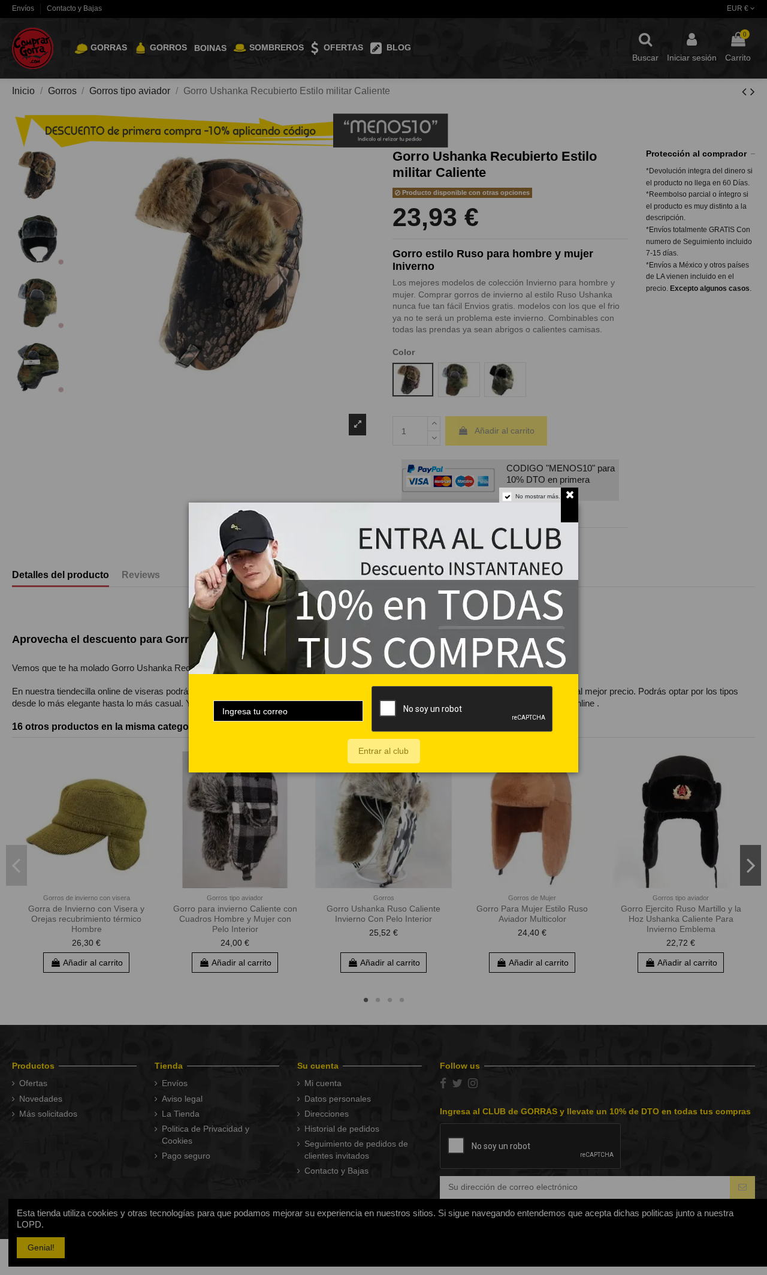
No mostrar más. (537, 496)
